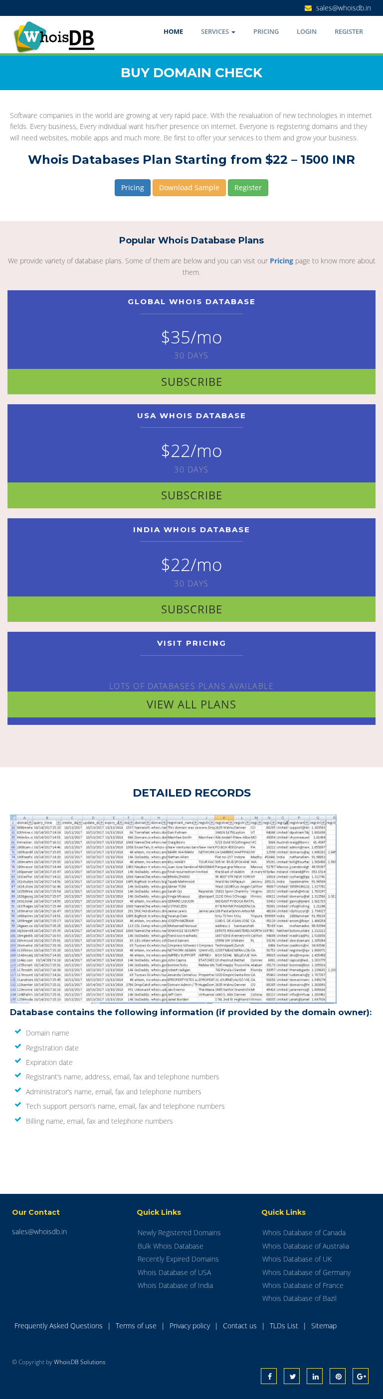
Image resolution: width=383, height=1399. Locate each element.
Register (349, 31)
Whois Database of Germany (306, 1272)
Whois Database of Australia (305, 1246)
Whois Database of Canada (304, 1232)
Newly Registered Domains (179, 1232)
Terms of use (137, 1325)
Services (215, 31)
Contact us (241, 1325)
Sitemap (324, 1325)
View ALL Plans (191, 704)
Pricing (266, 31)
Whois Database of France (303, 1285)
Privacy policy (191, 1325)
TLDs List (285, 1325)
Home (173, 31)
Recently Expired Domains (178, 1259)
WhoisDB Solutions (80, 1362)
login (307, 31)
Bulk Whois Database (170, 1246)
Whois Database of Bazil (299, 1298)
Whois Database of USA (174, 1272)
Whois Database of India (175, 1285)
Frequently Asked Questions (59, 1325)
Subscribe (191, 381)
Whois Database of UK (297, 1259)
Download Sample (189, 187)
